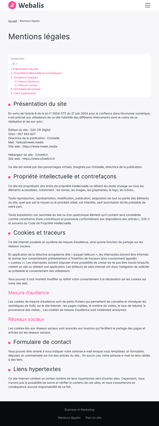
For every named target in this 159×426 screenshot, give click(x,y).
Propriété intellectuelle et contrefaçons (38, 73)
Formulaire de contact (27, 89)
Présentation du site (25, 69)
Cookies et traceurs (26, 77)
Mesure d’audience (29, 81)
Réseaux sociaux (28, 85)
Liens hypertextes (25, 93)
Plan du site (93, 417)
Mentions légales (69, 417)
